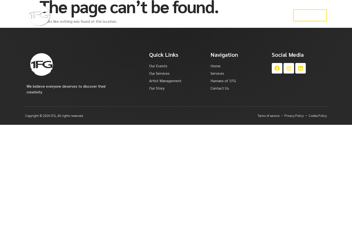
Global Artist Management (173, 15)
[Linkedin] (300, 68)
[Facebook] (277, 68)
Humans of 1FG (263, 15)
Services (135, 15)
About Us (233, 15)
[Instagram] (289, 68)
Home (113, 15)
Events (210, 15)
